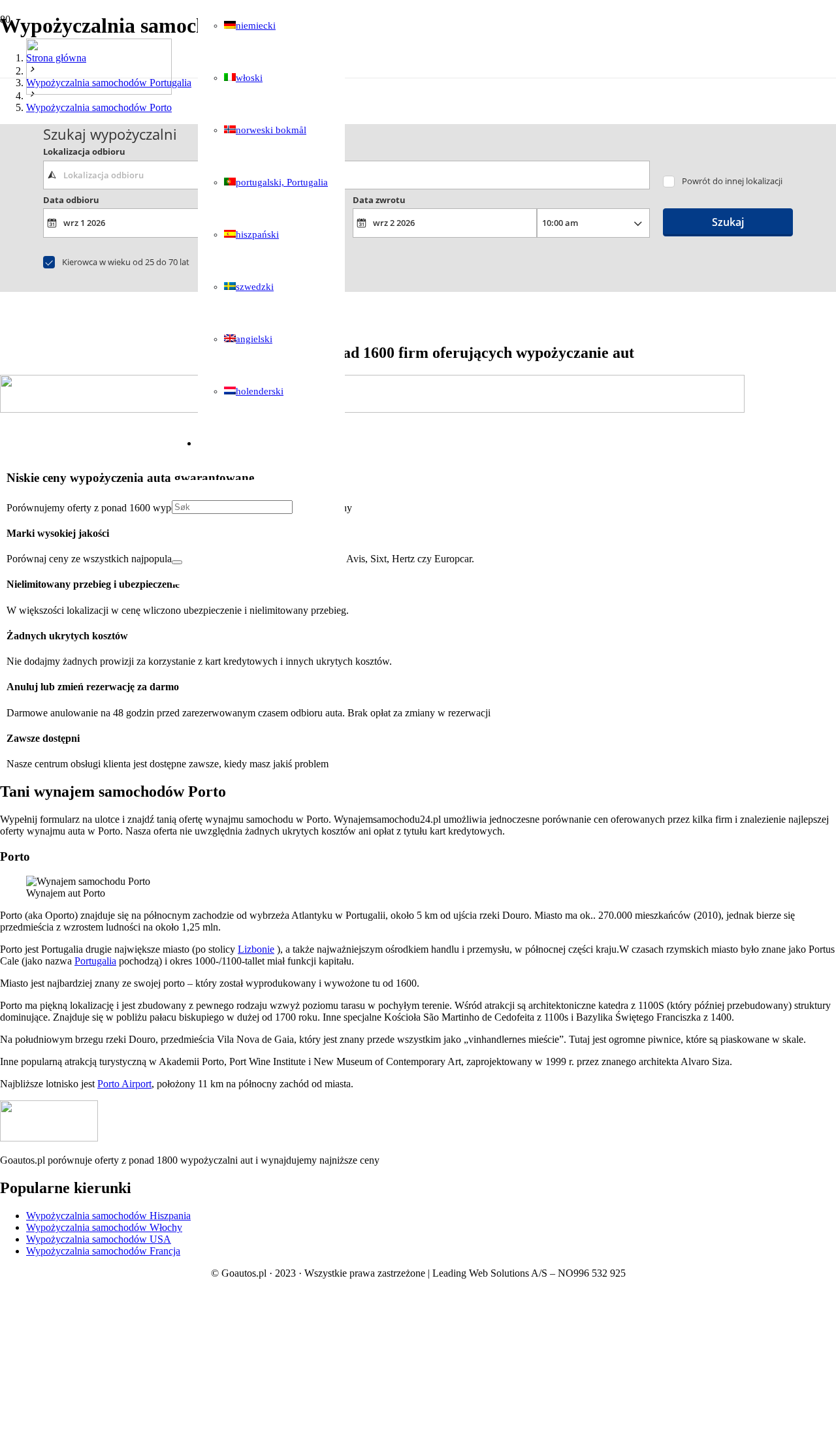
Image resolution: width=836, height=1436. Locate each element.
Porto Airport (124, 1083)
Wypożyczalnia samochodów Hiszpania (108, 1215)
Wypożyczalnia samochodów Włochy (104, 1227)
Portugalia (95, 960)
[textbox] (346, 175)
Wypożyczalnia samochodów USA (98, 1239)
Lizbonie (256, 949)
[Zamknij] (177, 562)
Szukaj (728, 222)
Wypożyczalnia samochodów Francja (103, 1250)
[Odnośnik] (99, 91)
